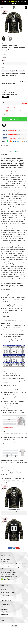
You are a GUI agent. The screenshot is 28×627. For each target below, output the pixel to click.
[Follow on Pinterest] (16, 548)
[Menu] (2, 7)
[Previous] (3, 22)
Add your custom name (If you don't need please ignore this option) (13, 74)
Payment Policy (5, 614)
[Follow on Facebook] (8, 548)
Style (3, 61)
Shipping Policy (5, 612)
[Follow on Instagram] (11, 548)
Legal (2, 620)
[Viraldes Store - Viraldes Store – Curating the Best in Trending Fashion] (14, 7)
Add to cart (14, 119)
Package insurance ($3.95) (10, 94)
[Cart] (26, 7)
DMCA (2, 617)
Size (3, 67)
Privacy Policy (5, 595)
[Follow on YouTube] (19, 548)
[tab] (14, 154)
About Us (3, 590)
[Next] (24, 22)
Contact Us (4, 609)
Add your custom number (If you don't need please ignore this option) (14, 82)
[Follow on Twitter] (14, 548)
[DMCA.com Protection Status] (5, 579)
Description (4, 154)
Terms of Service (6, 598)
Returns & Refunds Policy (8, 592)
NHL (3, 44)
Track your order (6, 601)
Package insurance (7, 90)
